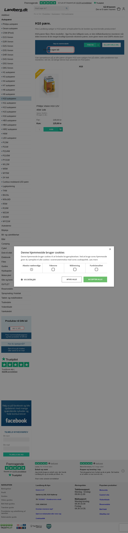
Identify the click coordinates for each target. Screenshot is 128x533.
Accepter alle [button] (95, 279)
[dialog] (64, 266)
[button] (28, 279)
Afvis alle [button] (72, 279)
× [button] (110, 249)
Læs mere (93, 259)
